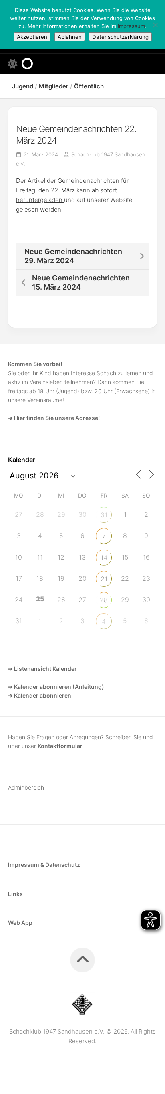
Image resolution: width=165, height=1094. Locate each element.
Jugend (22, 86)
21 (104, 579)
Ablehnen (70, 37)
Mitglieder (53, 86)
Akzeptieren (32, 37)
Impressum (131, 26)
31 (104, 515)
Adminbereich (26, 787)
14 (104, 558)
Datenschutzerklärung (120, 37)
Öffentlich (89, 86)
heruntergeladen (40, 200)
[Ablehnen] (155, 25)
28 (104, 600)
